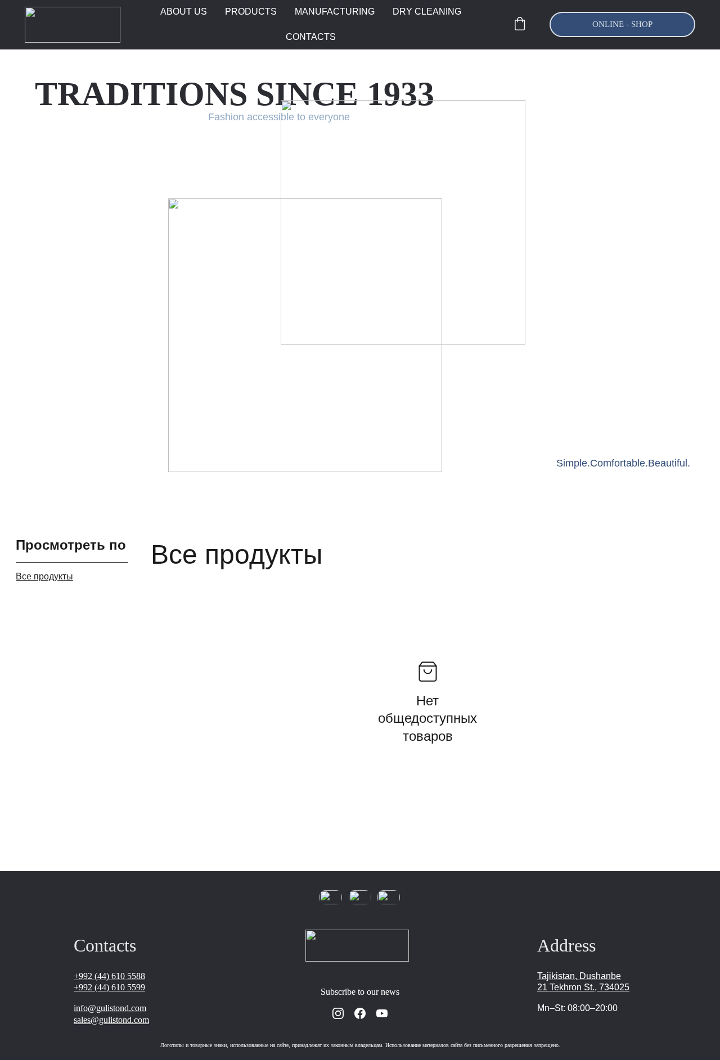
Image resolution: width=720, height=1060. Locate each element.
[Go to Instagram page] (338, 1013)
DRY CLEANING (427, 11)
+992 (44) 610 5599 (109, 987)
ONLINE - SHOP (622, 24)
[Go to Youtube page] (382, 1013)
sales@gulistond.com (111, 1020)
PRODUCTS (251, 11)
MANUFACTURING (335, 11)
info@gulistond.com (110, 1008)
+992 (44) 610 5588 (109, 976)
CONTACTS (311, 37)
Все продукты (44, 576)
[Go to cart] (519, 24)
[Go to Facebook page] (360, 1013)
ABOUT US (183, 11)
